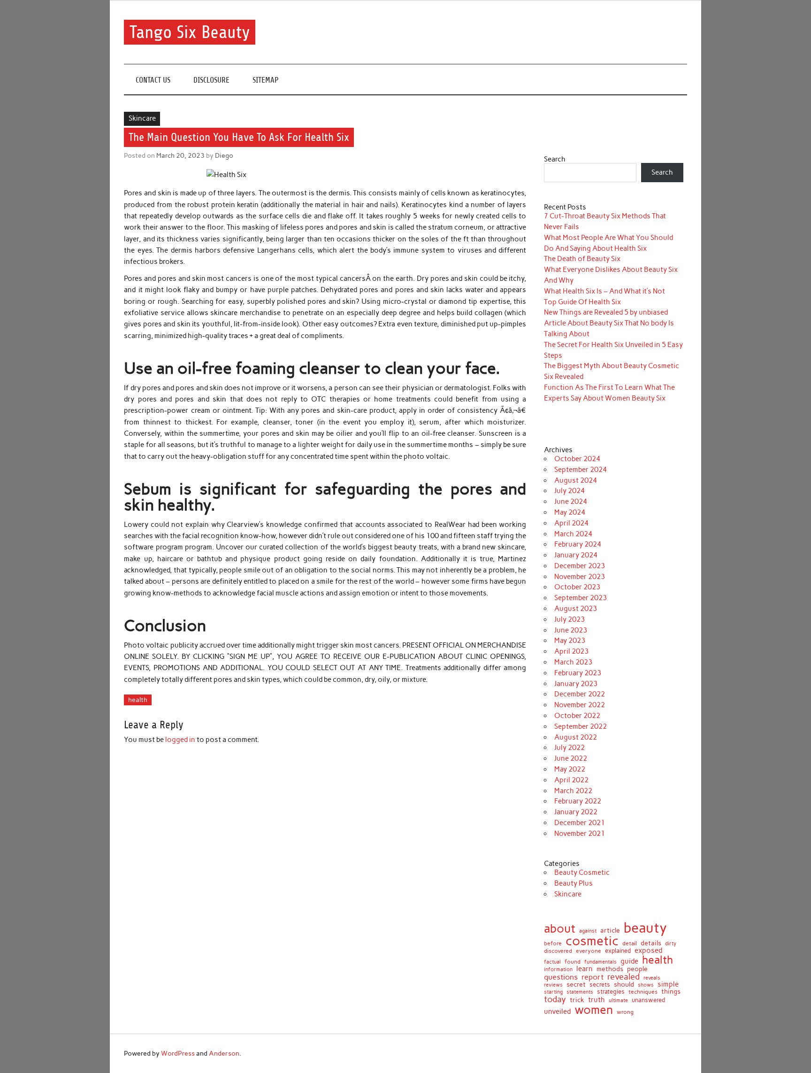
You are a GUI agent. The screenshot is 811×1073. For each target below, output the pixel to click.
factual (552, 962)
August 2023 (575, 608)
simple (668, 984)
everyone (588, 951)
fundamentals (600, 962)
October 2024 (577, 459)
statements (579, 992)
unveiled (557, 1011)
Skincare (142, 118)
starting (553, 992)
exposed (648, 950)
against (588, 931)
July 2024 (569, 490)
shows (646, 985)
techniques (643, 992)
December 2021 (579, 822)
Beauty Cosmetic (582, 872)
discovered (558, 951)
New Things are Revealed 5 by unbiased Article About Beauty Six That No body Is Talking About (609, 323)
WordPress (178, 1053)
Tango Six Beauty (190, 32)
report (592, 976)
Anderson (224, 1053)
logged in (180, 739)
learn (584, 969)
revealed (623, 977)
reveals (651, 978)
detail (629, 943)
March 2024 (573, 534)
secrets (599, 985)
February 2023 (577, 673)
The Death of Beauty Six (582, 259)
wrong (625, 1012)
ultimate (618, 1001)
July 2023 (569, 619)
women (593, 1010)
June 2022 (570, 758)
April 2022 (571, 780)
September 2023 (580, 598)
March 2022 (573, 791)
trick (577, 1000)
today (555, 999)
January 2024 (575, 555)
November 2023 (579, 576)
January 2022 (575, 812)
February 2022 (577, 801)
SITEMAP (265, 80)
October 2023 (577, 587)
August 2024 (575, 480)
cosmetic (592, 941)
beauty (645, 927)
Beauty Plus (573, 883)
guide (629, 961)
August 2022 (575, 737)
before (553, 944)
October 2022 (577, 715)
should (624, 984)
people (637, 969)
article (610, 930)
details (651, 943)
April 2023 (571, 651)
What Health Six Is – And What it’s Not (604, 291)
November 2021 (579, 833)
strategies (611, 991)
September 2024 (580, 469)
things (671, 991)
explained (618, 951)
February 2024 (577, 544)
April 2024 (571, 523)
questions (561, 977)
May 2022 (569, 769)
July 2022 (569, 747)
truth (596, 1000)
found (573, 962)
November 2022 (579, 705)
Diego (224, 155)
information (558, 970)
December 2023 (579, 566)
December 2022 (579, 694)
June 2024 (570, 501)
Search (555, 159)
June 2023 (570, 630)
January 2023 (575, 683)
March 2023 (573, 662)
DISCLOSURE (211, 80)
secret (576, 984)
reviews (553, 985)
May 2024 (569, 512)
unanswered (648, 1000)
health (137, 699)
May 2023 (569, 640)
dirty (670, 943)
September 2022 (580, 726)
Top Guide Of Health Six (582, 302)
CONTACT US (153, 80)
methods (610, 968)
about (559, 928)
